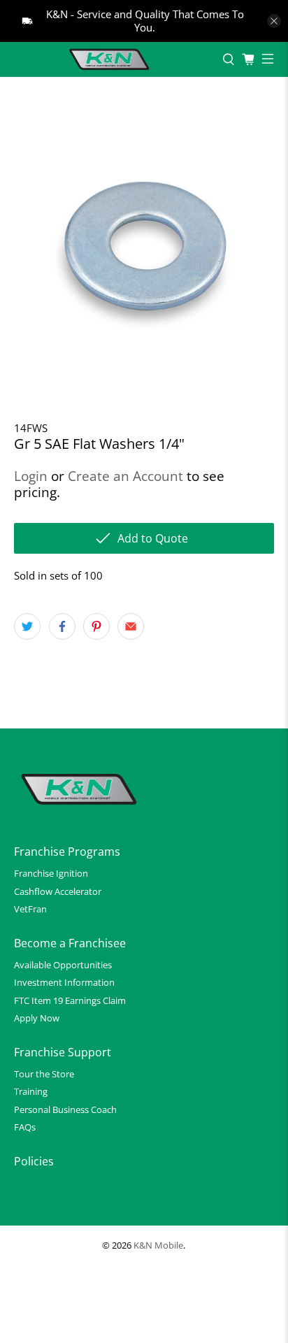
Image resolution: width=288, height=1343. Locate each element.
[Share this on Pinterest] (96, 626)
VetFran (30, 909)
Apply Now (36, 1018)
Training (31, 1091)
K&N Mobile (158, 1245)
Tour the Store (44, 1074)
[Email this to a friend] (130, 626)
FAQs (25, 1127)
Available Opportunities (63, 964)
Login (31, 475)
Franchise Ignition (51, 873)
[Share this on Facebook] (62, 626)
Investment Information (64, 982)
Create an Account (125, 475)
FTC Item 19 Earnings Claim (70, 1000)
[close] (274, 21)
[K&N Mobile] (111, 59)
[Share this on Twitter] (27, 626)
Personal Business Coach (65, 1109)
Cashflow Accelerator (57, 891)
